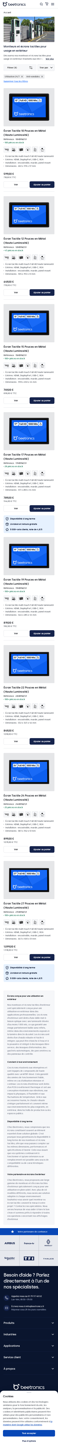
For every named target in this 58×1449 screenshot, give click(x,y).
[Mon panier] (46, 4)
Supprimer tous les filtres (16, 81)
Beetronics (19, 1386)
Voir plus (50, 59)
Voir (16, 185)
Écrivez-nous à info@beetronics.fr (27, 1306)
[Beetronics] (14, 4)
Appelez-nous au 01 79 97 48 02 (26, 1296)
